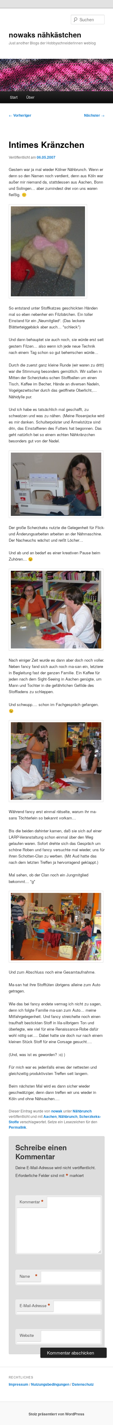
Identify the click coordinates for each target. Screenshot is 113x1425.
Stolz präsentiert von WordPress (56, 1414)
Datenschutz (83, 1384)
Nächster (94, 115)
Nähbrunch (82, 1111)
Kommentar (32, 1202)
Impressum (18, 1384)
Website (27, 1335)
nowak (56, 1111)
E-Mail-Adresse (35, 1305)
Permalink (17, 1127)
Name (29, 1276)
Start (13, 97)
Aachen (50, 1116)
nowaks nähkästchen (45, 34)
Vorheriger (20, 115)
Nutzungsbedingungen (50, 1384)
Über (30, 97)
